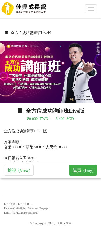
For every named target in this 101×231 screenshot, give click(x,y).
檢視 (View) (19, 170)
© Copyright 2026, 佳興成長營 (50, 222)
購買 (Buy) (83, 170)
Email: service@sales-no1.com (21, 212)
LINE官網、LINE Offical (18, 203)
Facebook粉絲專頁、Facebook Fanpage (26, 208)
